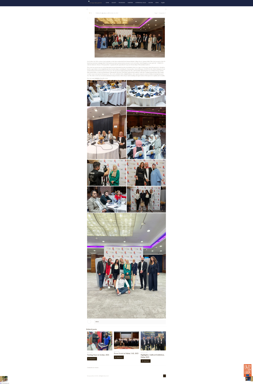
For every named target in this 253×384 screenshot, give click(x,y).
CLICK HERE (126, 13)
